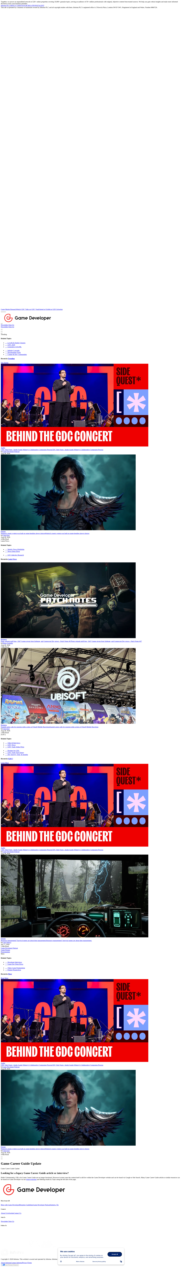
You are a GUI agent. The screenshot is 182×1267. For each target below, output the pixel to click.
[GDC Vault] (15, 1247)
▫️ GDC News (10, 745)
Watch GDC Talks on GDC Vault (28, 309)
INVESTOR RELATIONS (28, 5)
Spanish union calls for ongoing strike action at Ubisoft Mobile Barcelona (25, 727)
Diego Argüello (8, 643)
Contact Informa (16, 1263)
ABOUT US (14, 5)
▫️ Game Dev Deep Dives (14, 964)
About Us (4, 1213)
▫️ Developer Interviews (13, 962)
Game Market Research (9, 309)
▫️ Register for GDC (12, 751)
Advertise (59, 309)
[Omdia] (80, 1247)
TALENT (41, 5)
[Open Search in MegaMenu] (2, 329)
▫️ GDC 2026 (10, 345)
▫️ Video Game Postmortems (15, 968)
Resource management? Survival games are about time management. (23, 940)
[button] (91, 158)
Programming (5, 952)
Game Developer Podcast (11, 451)
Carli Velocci (7, 942)
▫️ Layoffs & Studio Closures (15, 343)
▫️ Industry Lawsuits (12, 350)
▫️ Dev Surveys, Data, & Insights (16, 755)
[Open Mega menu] (2, 323)
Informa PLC (5, 5)
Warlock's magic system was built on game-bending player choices (23, 533)
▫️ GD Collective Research (14, 555)
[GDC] (10, 759)
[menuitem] (91, 334)
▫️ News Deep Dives (12, 551)
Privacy (25, 1263)
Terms (30, 1263)
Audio (3, 448)
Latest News (12, 559)
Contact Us (17, 1213)
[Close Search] (2, 331)
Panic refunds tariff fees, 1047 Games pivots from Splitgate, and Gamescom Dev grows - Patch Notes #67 (36, 641)
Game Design (5, 950)
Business (4, 639)
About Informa (6, 1263)
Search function (31, 1179)
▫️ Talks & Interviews (12, 743)
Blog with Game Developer (10, 1205)
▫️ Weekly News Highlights (14, 549)
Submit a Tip (54, 1205)
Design (3, 531)
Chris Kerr (6, 535)
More (10, 974)
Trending (11, 359)
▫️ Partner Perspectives (13, 970)
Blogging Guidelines (26, 1205)
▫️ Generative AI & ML (13, 347)
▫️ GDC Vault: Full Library (14, 753)
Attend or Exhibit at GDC (47, 309)
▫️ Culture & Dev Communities (16, 354)
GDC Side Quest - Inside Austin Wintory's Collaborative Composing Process (26, 450)
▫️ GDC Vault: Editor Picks (14, 747)
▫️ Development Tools (13, 352)
